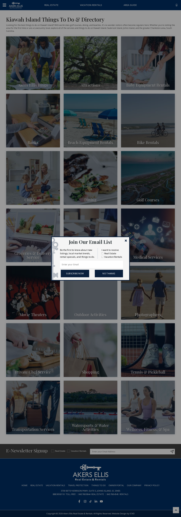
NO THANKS (108, 273)
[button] (90, 241)
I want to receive (110, 249)
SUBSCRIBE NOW (75, 273)
